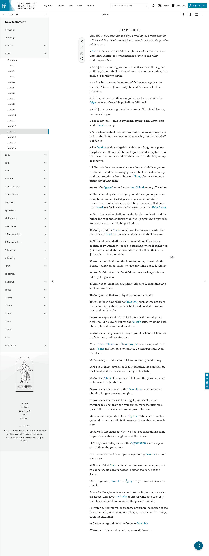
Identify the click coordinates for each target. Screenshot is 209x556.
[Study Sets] (183, 14)
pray (129, 481)
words (151, 454)
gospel (109, 188)
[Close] (81, 41)
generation (139, 443)
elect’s (137, 322)
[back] (3, 14)
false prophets (131, 344)
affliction (132, 302)
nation (102, 148)
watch (116, 481)
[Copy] (81, 53)
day (113, 465)
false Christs (107, 344)
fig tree (133, 416)
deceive (102, 125)
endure (111, 234)
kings (138, 176)
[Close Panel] (45, 14)
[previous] (53, 281)
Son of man (136, 389)
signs (101, 349)
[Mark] (81, 47)
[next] (205, 281)
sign (93, 103)
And (95, 51)
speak (100, 207)
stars (108, 378)
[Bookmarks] (189, 14)
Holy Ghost (158, 207)
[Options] (203, 14)
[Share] (81, 58)
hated (117, 230)
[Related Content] (196, 14)
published (137, 188)
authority (121, 497)
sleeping (143, 523)
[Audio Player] (198, 545)
